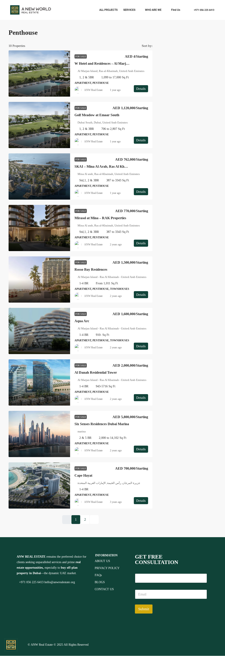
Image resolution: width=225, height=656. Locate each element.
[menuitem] (201, 10)
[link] (39, 73)
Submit (143, 609)
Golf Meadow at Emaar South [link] (96, 115)
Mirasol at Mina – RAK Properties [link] (100, 218)
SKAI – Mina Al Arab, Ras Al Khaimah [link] (104, 166)
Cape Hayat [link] (83, 475)
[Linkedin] (189, 644)
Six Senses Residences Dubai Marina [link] (101, 424)
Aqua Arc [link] (81, 321)
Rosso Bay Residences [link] (90, 269)
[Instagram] (176, 644)
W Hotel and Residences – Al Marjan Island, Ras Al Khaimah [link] (120, 63)
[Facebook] (164, 644)
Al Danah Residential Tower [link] (95, 372)
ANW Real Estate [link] (93, 90)
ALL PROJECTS (108, 9)
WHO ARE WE (153, 9)
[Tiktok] (214, 644)
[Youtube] (201, 644)
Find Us (175, 9)
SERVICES (129, 9)
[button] (208, 31)
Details (141, 88)
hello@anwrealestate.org (59, 582)
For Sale (80, 56)
